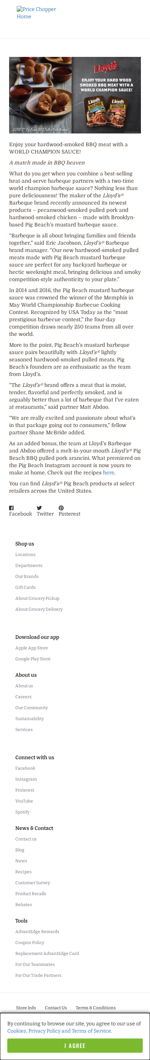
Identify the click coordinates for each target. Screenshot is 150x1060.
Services (24, 729)
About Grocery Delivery (39, 609)
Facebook (25, 768)
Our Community (31, 707)
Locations (25, 554)
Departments (29, 565)
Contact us (26, 839)
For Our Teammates (35, 964)
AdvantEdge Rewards (37, 931)
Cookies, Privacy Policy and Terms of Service (59, 1031)
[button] (20, 511)
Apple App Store (31, 648)
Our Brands (27, 576)
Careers (23, 696)
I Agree (75, 1045)
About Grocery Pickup (37, 598)
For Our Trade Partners (38, 975)
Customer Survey (32, 882)
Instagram (26, 779)
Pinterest (24, 790)
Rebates (23, 904)
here (108, 472)
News (21, 860)
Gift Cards (25, 587)
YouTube (24, 801)
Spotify (22, 812)
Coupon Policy (29, 942)
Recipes (23, 871)
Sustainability (29, 718)
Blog (19, 850)
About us (24, 685)
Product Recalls (30, 893)
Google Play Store (33, 658)
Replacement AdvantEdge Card (47, 953)
